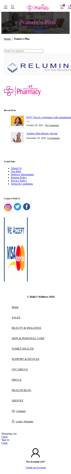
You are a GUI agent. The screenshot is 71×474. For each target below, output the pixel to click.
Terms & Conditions (22, 183)
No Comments (52, 125)
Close (4, 436)
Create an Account (36, 467)
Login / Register (24, 421)
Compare (21, 411)
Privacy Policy (19, 180)
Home (7, 38)
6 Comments (53, 138)
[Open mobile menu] (5, 6)
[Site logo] (38, 12)
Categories (39, 29)
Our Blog (16, 171)
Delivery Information (22, 174)
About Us (16, 168)
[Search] (12, 6)
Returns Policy (19, 177)
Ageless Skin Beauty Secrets (42, 133)
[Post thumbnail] (17, 121)
